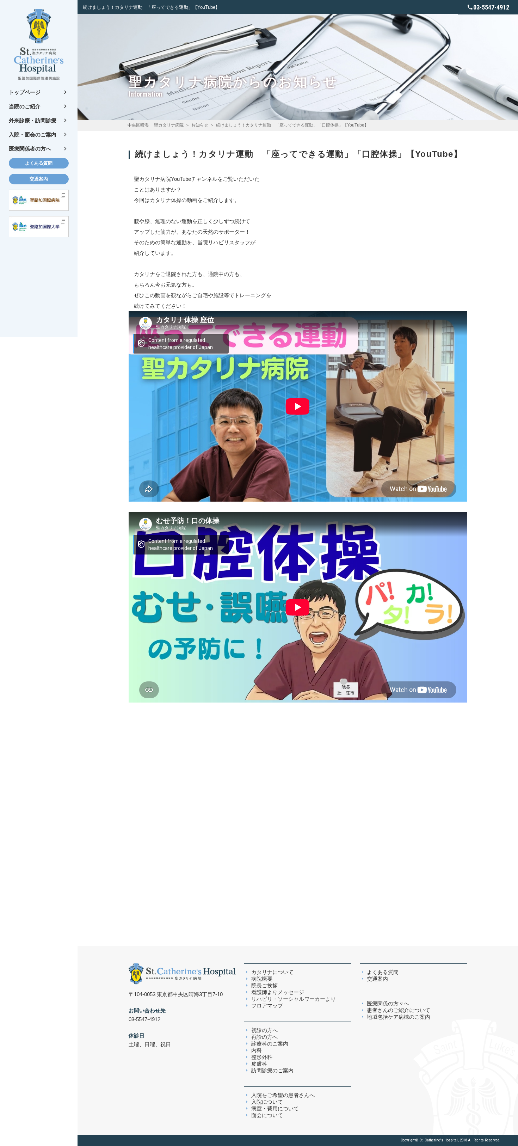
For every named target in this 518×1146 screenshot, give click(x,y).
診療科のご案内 (269, 1044)
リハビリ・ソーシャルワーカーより (293, 999)
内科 (256, 1050)
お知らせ (199, 125)
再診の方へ (264, 1037)
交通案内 (39, 179)
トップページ (25, 92)
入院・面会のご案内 (32, 134)
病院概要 (261, 979)
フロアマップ (267, 1006)
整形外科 (261, 1057)
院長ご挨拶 (264, 985)
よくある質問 (39, 163)
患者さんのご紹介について (398, 1010)
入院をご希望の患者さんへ (283, 1095)
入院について (267, 1102)
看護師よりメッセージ (277, 992)
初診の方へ (264, 1030)
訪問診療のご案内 (272, 1070)
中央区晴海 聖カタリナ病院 (156, 125)
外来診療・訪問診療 (32, 120)
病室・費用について (275, 1108)
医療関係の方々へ (388, 1003)
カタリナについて (272, 972)
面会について (267, 1115)
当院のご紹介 (25, 106)
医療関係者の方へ (30, 149)
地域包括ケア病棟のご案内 (398, 1017)
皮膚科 (259, 1064)
